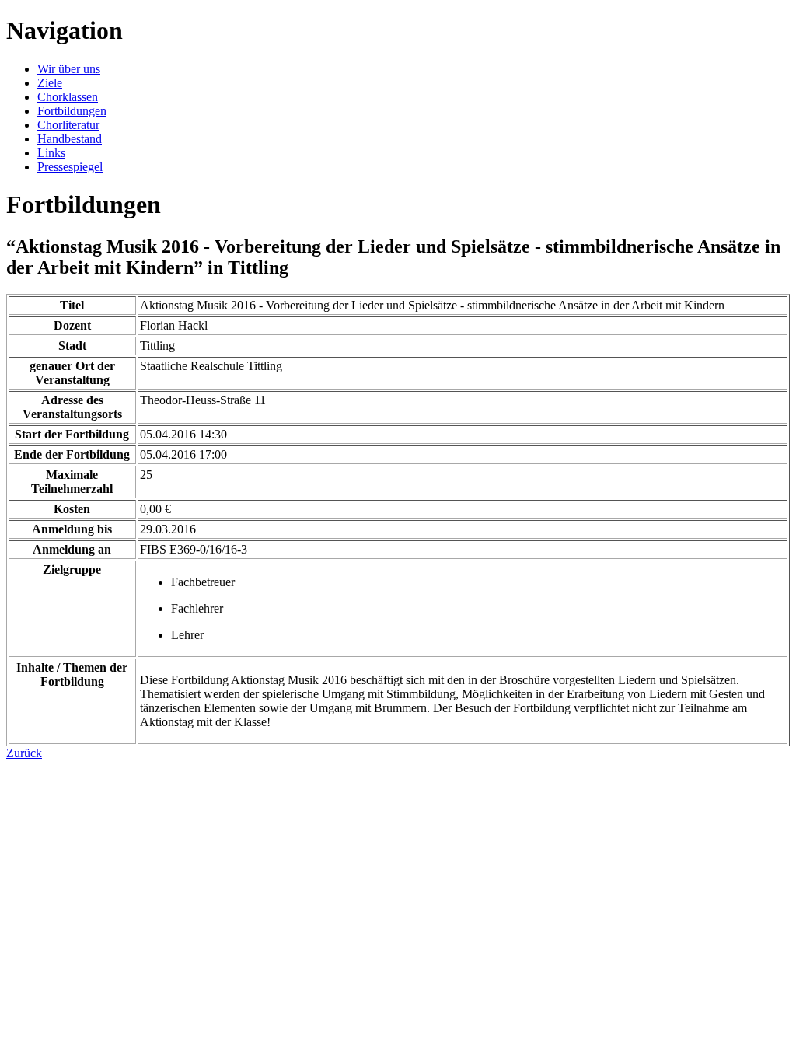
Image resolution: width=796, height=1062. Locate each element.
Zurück (24, 753)
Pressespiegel (70, 166)
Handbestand (69, 138)
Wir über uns (68, 68)
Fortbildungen (71, 110)
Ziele (49, 82)
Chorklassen (67, 96)
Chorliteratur (68, 124)
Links (51, 152)
